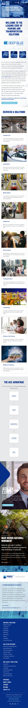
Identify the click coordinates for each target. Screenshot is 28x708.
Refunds (5, 687)
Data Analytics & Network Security (14, 424)
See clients (4, 562)
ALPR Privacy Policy (17, 696)
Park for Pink (6, 671)
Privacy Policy (9, 696)
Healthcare (5, 632)
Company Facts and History (9, 666)
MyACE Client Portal (7, 675)
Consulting (5, 638)
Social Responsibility (8, 669)
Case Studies (14, 452)
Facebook (10, 704)
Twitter (15, 704)
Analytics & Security (7, 654)
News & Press (7, 682)
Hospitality (5, 628)
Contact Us (6, 689)
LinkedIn (13, 704)
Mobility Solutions (7, 624)
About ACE (5, 664)
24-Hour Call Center (7, 640)
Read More (5, 605)
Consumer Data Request (13, 699)
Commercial (6, 626)
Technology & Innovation (14, 438)
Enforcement (6, 634)
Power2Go (6, 680)
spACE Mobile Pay (7, 648)
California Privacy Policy (13, 698)
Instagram (18, 704)
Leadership (5, 668)
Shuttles (5, 636)
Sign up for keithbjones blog (11, 607)
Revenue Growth (14, 410)
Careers (5, 684)
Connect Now (7, 505)
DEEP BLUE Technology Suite (10, 646)
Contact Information (7, 673)
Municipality (6, 630)
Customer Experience (14, 396)
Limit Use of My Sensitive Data (14, 701)
